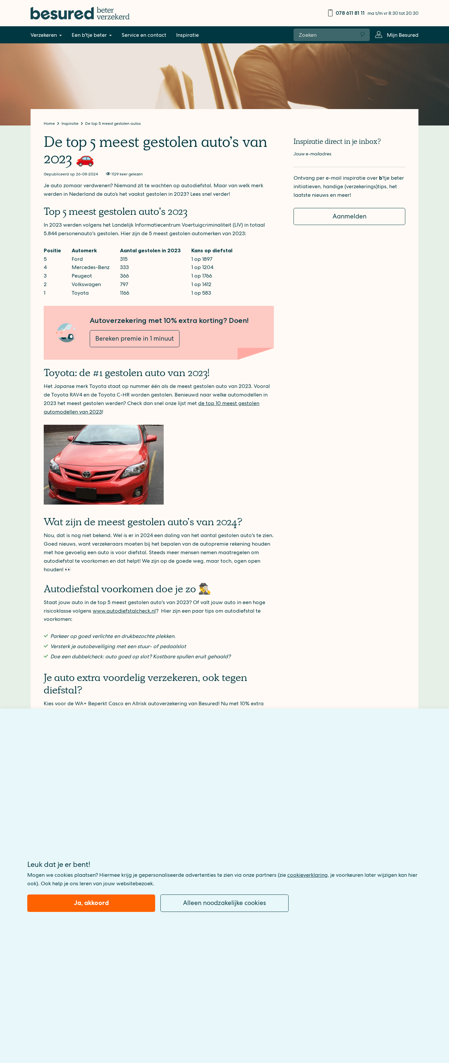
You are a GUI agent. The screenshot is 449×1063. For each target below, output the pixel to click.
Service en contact (144, 35)
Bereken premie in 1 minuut (134, 338)
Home (50, 123)
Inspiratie (187, 35)
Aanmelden (349, 216)
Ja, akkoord (91, 903)
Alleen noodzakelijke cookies (224, 903)
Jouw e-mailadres (312, 154)
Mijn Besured (402, 35)
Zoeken (363, 35)
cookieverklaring (307, 874)
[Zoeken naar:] (325, 34)
